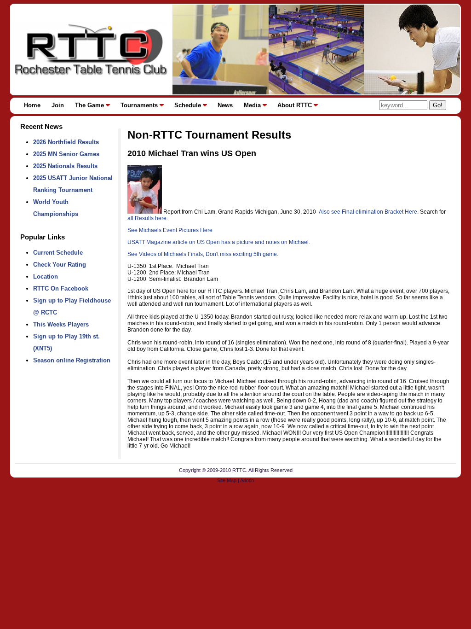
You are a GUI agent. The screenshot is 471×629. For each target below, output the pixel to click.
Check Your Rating (59, 264)
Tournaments (139, 105)
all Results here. (147, 218)
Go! (437, 105)
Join (58, 105)
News (225, 105)
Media (252, 105)
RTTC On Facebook (60, 288)
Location (45, 276)
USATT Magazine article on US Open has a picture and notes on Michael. (218, 242)
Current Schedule (58, 252)
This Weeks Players (61, 324)
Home (32, 105)
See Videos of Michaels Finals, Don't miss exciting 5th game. (202, 254)
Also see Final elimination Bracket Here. (369, 212)
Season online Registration (71, 360)
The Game (89, 105)
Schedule (187, 105)
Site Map (226, 480)
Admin (247, 480)
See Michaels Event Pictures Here (170, 230)
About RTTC (294, 105)
